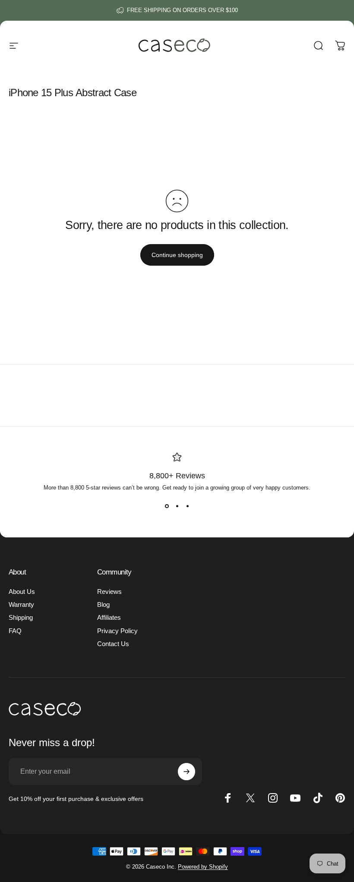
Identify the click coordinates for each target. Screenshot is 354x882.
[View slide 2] (177, 506)
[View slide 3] (187, 506)
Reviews (109, 591)
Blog (103, 604)
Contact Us (113, 643)
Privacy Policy (117, 631)
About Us (22, 591)
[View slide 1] (166, 506)
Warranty (21, 604)
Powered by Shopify (203, 866)
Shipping (21, 617)
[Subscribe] (186, 771)
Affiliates (109, 617)
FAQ (15, 631)
